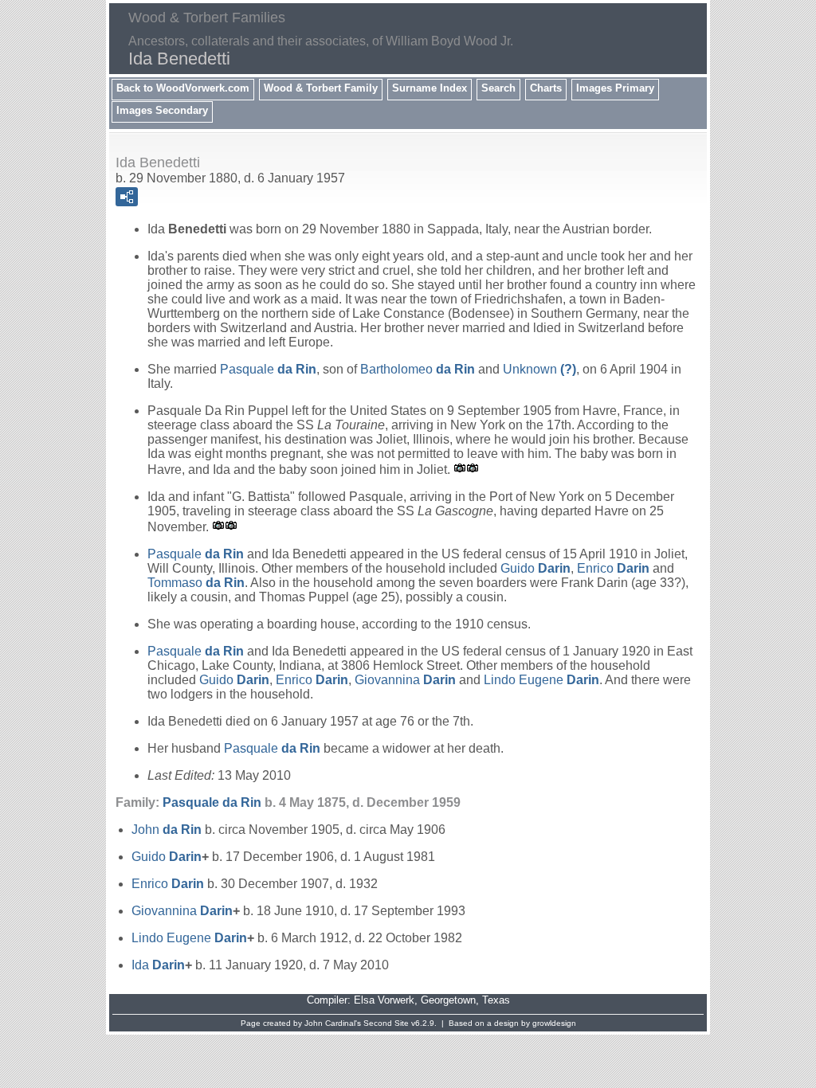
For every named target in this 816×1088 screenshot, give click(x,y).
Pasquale (268, 369)
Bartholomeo (417, 369)
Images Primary (615, 88)
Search (498, 88)
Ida (158, 965)
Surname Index (429, 88)
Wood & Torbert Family (321, 88)
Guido (535, 568)
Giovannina (405, 680)
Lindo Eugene (541, 680)
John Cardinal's (332, 1023)
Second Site (386, 1023)
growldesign (554, 1023)
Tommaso (196, 582)
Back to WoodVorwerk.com (182, 88)
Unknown (539, 369)
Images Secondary (162, 110)
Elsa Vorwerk (384, 1000)
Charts (546, 88)
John (166, 829)
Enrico (613, 568)
